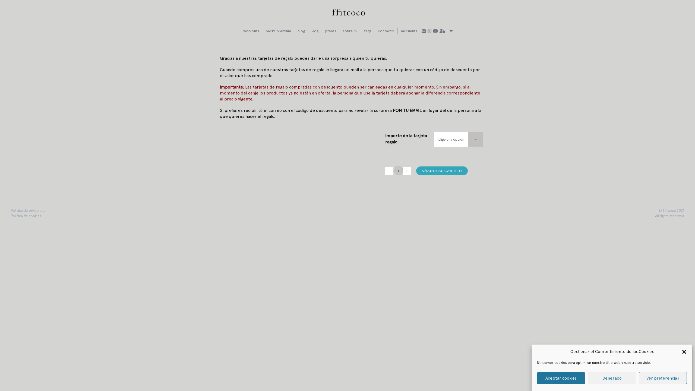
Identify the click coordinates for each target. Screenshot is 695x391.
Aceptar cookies (561, 378)
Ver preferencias (662, 378)
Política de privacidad (28, 211)
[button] (684, 351)
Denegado (612, 378)
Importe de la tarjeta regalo (406, 138)
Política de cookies (26, 216)
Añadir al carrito (442, 171)
